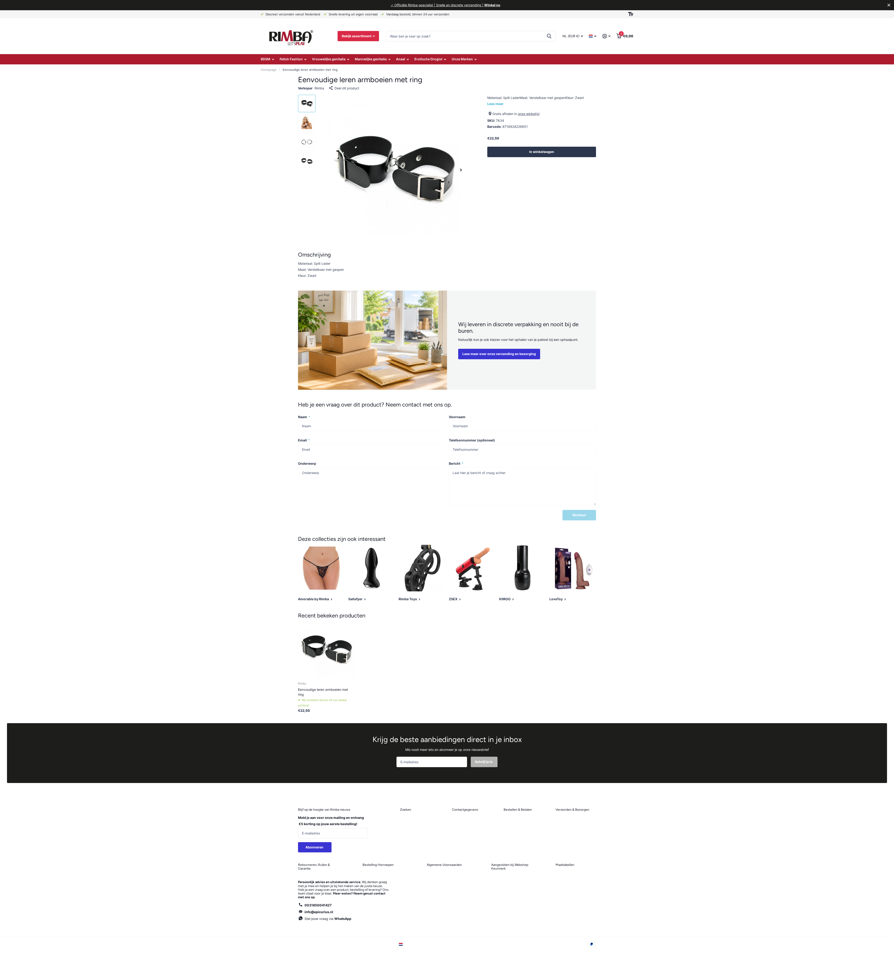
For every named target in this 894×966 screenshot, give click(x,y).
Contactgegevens (465, 810)
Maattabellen (564, 865)
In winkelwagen (541, 152)
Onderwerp (307, 463)
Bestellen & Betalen (518, 810)
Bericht (456, 463)
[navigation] (306, 103)
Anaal (400, 59)
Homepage (269, 69)
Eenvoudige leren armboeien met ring (323, 692)
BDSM (265, 59)
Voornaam (457, 417)
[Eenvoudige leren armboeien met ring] (326, 650)
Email (304, 440)
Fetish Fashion (291, 59)
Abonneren (314, 847)
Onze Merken (462, 59)
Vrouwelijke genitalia (328, 59)
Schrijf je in (484, 762)
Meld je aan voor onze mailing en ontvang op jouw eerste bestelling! (331, 821)
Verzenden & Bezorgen (572, 810)
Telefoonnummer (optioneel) (472, 440)
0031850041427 (318, 905)
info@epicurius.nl (319, 912)
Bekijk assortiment (357, 36)
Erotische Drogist (428, 59)
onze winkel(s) (529, 114)
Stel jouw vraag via (328, 919)
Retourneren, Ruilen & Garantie (314, 867)
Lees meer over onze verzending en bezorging (499, 354)
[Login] (606, 36)
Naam (304, 417)
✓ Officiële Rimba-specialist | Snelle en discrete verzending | (445, 5)
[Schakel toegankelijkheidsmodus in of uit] (630, 14)
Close (889, 5)
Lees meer (495, 104)
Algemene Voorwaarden (444, 865)
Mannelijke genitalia (371, 59)
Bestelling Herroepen (378, 865)
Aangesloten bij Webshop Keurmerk (509, 867)
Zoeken (549, 36)
